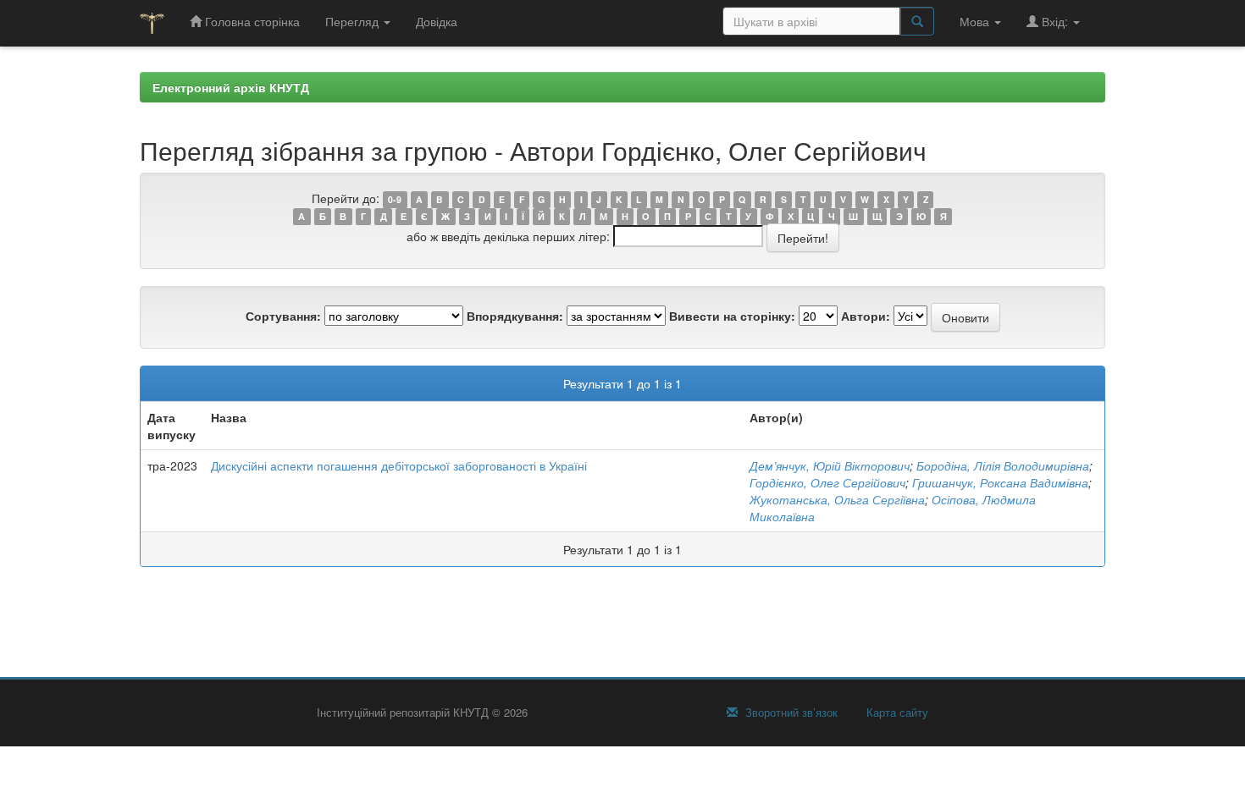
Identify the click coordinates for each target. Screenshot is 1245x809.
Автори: (865, 315)
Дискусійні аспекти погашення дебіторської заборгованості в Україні (399, 465)
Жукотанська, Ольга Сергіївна (837, 499)
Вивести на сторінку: (732, 315)
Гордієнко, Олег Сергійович (827, 482)
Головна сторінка (251, 21)
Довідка (436, 21)
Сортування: (283, 315)
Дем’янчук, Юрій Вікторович (830, 465)
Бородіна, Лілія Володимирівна (1002, 465)
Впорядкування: (515, 315)
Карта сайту (895, 712)
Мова (976, 21)
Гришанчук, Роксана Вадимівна (1000, 482)
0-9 (394, 199)
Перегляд (353, 21)
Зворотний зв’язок (790, 712)
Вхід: (1054, 21)
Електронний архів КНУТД (230, 87)
